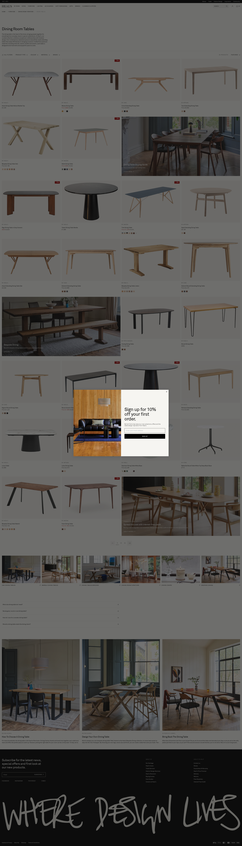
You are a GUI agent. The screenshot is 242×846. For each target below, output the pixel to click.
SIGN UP (144, 436)
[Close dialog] (166, 392)
